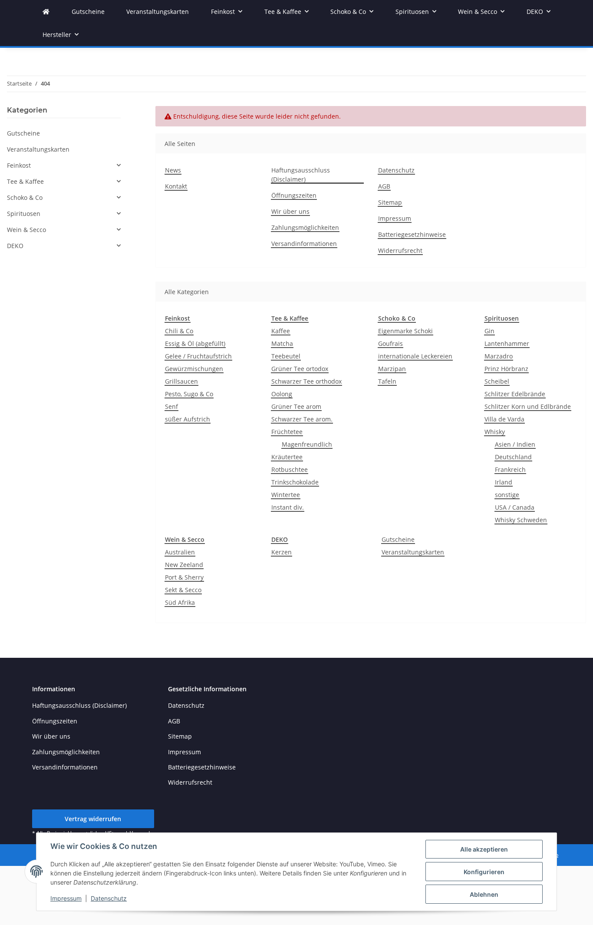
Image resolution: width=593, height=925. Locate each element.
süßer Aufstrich (187, 419)
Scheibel (496, 381)
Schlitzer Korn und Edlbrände (527, 406)
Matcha (282, 343)
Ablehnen (484, 894)
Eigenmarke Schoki (405, 331)
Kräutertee (287, 457)
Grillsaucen (181, 381)
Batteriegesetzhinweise (412, 234)
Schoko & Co (25, 197)
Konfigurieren (484, 871)
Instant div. (287, 507)
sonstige (507, 495)
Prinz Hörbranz (506, 369)
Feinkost (19, 165)
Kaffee (280, 331)
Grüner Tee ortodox (299, 369)
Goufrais (390, 343)
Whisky (494, 432)
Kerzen (281, 552)
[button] (64, 165)
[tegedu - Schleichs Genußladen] (46, 11)
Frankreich (510, 469)
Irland (503, 482)
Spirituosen (23, 213)
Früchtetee (287, 432)
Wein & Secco (26, 229)
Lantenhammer (506, 343)
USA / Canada (514, 507)
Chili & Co (179, 331)
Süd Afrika (180, 602)
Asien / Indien (515, 444)
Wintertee (285, 495)
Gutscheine (398, 539)
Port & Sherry (184, 577)
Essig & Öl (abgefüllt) (195, 343)
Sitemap (390, 202)
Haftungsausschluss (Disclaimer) (300, 174)
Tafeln (387, 381)
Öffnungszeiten (293, 195)
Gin (489, 331)
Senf (171, 406)
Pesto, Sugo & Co (189, 394)
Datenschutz (109, 898)
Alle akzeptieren (484, 849)
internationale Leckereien (415, 356)
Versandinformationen (304, 243)
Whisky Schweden (521, 520)
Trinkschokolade (295, 482)
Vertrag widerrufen (93, 819)
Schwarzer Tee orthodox (306, 381)
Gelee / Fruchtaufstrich (198, 356)
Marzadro (498, 356)
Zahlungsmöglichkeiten (305, 227)
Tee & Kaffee (25, 181)
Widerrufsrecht (400, 250)
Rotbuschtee (289, 469)
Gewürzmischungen (194, 369)
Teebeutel (285, 356)
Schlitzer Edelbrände (514, 394)
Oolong (281, 394)
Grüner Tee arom (296, 406)
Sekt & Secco (183, 590)
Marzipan (392, 369)
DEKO (15, 246)
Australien (180, 552)
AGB (384, 186)
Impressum (66, 898)
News (173, 170)
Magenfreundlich (307, 444)
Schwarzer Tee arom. (302, 419)
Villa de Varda (504, 419)
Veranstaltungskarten (413, 552)
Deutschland (513, 457)
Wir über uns (290, 211)
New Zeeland (184, 564)
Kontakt (176, 186)
